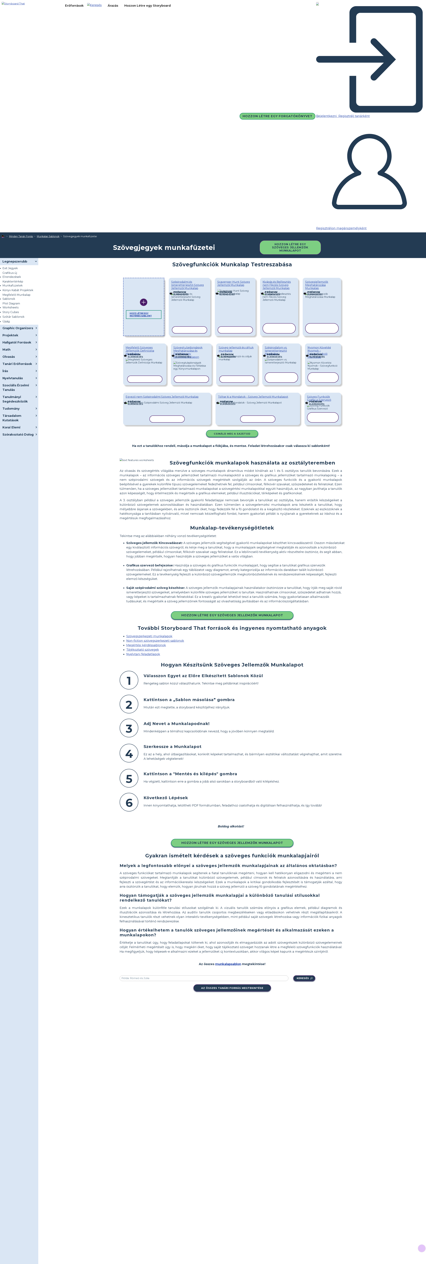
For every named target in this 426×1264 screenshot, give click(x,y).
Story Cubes (10, 312)
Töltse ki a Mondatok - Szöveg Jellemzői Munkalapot (253, 396)
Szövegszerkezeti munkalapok (149, 636)
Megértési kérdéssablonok (146, 645)
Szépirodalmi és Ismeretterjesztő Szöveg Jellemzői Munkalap (187, 285)
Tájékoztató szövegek (142, 650)
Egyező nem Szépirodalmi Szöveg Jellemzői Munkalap (162, 396)
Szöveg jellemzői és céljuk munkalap (236, 349)
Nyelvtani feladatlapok (143, 654)
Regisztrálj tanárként (354, 116)
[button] (95, 5)
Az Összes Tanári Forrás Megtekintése (232, 988)
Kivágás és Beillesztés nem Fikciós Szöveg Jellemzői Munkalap (277, 285)
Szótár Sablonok (13, 316)
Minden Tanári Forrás (21, 236)
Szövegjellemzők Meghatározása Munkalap (316, 285)
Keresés (303, 978)
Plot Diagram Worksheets (11, 305)
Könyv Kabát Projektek (17, 290)
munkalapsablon (228, 964)
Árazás (113, 5)
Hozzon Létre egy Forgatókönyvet (277, 116)
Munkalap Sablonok (48, 236)
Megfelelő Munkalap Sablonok (16, 296)
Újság (6, 321)
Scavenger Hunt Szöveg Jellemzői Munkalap (233, 283)
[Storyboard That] (13, 3)
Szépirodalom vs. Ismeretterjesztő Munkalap (276, 350)
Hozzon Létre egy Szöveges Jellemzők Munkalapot (290, 247)
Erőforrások (74, 5)
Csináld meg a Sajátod (232, 433)
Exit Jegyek (10, 268)
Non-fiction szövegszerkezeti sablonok (155, 641)
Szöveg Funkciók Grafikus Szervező (319, 398)
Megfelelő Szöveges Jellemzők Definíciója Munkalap (140, 350)
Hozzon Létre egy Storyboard (147, 5)
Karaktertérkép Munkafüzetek (12, 283)
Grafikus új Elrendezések (11, 274)
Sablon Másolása (190, 292)
